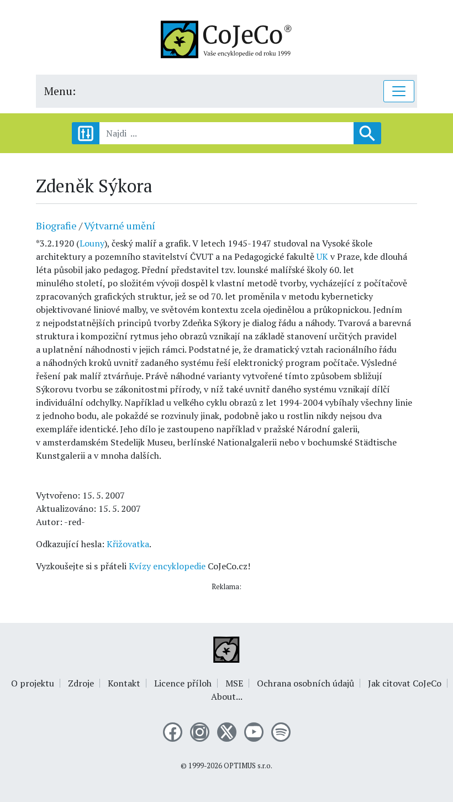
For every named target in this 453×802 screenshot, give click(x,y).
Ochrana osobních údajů (305, 683)
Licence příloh (183, 683)
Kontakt (124, 683)
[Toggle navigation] (398, 91)
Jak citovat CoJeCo (404, 683)
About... (227, 696)
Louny (92, 243)
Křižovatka (128, 544)
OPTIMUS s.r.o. (248, 765)
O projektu (32, 683)
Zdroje (81, 683)
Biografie (56, 225)
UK (322, 256)
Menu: (60, 90)
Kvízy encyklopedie (167, 566)
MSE (234, 683)
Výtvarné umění (119, 225)
